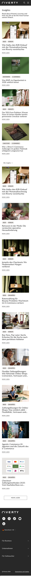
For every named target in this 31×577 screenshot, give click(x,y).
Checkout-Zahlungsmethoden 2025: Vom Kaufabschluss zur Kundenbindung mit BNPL (14, 483)
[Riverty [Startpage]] (10, 3)
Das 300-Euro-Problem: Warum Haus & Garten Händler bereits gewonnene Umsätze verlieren (15, 114)
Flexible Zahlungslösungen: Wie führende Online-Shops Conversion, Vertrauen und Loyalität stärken (14, 373)
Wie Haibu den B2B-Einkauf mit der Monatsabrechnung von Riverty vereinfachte (14, 47)
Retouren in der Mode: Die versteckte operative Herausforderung (14, 228)
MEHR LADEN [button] (15, 498)
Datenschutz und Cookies (22, 571)
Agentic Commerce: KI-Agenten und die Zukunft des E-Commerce (15, 446)
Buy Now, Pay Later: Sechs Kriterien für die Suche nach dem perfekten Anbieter (14, 337)
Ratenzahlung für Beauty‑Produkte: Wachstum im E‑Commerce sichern (15, 301)
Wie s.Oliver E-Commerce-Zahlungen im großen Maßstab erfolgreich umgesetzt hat (14, 149)
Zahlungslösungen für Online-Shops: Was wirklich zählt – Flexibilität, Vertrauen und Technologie (15, 410)
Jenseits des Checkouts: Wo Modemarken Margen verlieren (14, 264)
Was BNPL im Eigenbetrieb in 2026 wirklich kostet (14, 81)
